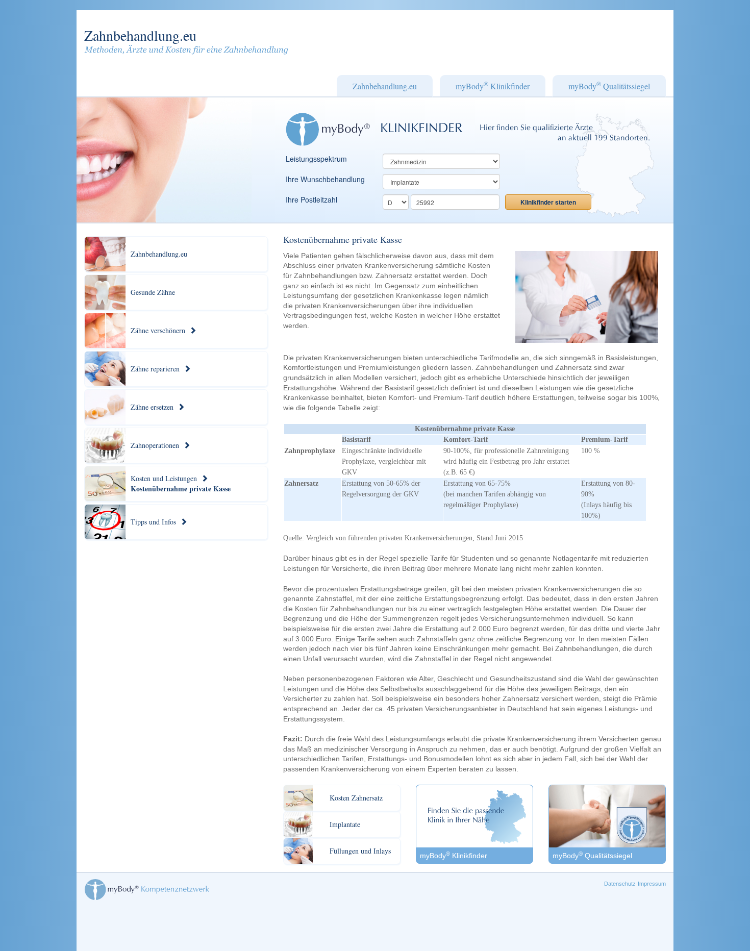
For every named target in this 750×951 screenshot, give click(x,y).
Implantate (345, 824)
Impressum (652, 884)
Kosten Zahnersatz (356, 798)
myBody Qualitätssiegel (609, 85)
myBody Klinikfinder (493, 85)
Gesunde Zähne (153, 292)
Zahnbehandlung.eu (140, 35)
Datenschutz (620, 884)
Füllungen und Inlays (360, 851)
